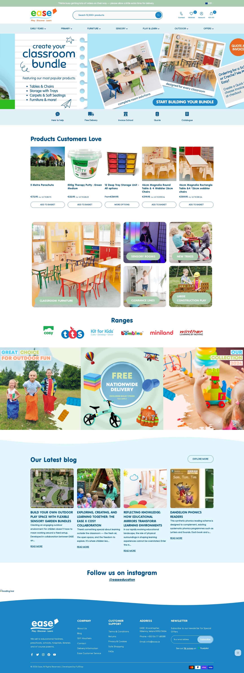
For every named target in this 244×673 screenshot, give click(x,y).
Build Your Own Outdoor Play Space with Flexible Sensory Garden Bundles (51, 516)
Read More (36, 546)
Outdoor (181, 28)
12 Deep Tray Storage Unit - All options (122, 186)
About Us (82, 628)
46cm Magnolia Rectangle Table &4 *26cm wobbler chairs (196, 188)
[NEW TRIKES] (190, 242)
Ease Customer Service (89, 653)
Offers (208, 28)
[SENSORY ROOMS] (144, 242)
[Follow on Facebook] (31, 654)
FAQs (111, 651)
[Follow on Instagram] (43, 654)
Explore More (200, 459)
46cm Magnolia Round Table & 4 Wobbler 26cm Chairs (157, 188)
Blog (79, 633)
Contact (81, 643)
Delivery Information (87, 648)
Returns (112, 636)
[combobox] (119, 15)
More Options (122, 205)
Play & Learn (150, 28)
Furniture (93, 28)
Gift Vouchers (84, 638)
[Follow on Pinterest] (48, 654)
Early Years (37, 28)
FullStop (79, 667)
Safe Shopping (116, 646)
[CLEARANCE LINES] (144, 286)
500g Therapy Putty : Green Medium (85, 186)
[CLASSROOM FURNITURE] (76, 264)
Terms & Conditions (118, 631)
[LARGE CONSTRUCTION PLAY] (190, 286)
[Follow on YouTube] (54, 654)
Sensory (121, 28)
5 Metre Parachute (42, 184)
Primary (65, 28)
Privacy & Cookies (117, 641)
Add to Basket (47, 205)
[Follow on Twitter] (37, 654)
